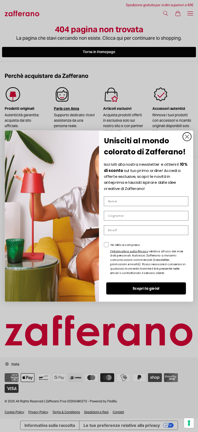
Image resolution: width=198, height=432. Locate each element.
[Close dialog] (187, 136)
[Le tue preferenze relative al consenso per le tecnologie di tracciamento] (189, 423)
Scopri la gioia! (146, 288)
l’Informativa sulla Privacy (129, 251)
